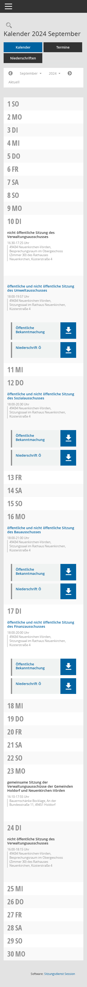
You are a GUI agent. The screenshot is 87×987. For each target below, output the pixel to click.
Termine (63, 47)
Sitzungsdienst (59, 974)
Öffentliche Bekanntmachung (30, 330)
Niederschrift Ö (28, 348)
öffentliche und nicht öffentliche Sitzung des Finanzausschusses (40, 624)
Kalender (23, 47)
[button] (68, 330)
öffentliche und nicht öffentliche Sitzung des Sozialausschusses (40, 396)
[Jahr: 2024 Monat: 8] (10, 73)
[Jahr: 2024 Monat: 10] (69, 73)
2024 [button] (53, 73)
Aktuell (14, 82)
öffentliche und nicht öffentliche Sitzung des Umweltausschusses (40, 288)
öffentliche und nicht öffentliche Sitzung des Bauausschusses (40, 530)
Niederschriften (23, 58)
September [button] (29, 73)
